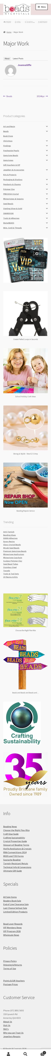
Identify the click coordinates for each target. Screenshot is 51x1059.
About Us (7, 1021)
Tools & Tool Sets (11, 573)
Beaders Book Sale (12, 900)
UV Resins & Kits (10, 577)
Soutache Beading (12, 859)
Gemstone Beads (10, 155)
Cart (39, 1052)
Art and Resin (9, 126)
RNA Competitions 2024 (14, 852)
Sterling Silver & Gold (12, 208)
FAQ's (6, 1029)
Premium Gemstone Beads (14, 551)
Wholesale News (11, 935)
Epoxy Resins (9, 541)
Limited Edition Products (15, 911)
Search (25, 1054)
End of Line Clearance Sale (16, 904)
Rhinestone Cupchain (12, 557)
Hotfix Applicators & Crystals (17, 848)
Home (9, 32)
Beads (9, 96)
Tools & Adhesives (11, 218)
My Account (8, 1054)
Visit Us (6, 1025)
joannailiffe (24, 65)
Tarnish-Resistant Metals (15, 863)
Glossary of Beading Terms (16, 844)
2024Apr (41, 96)
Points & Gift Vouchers (14, 980)
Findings (7, 145)
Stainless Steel (10, 567)
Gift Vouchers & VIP (11, 165)
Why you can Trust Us (13, 1032)
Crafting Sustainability (14, 837)
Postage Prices (10, 984)
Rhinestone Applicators (13, 554)
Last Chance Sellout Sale (15, 908)
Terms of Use (9, 968)
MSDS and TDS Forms (13, 856)
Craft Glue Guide (11, 833)
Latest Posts (18, 59)
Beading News (10, 826)
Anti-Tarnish (8, 531)
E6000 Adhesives (10, 538)
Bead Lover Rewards (13, 923)
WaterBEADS (8, 223)
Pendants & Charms (12, 184)
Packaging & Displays (12, 179)
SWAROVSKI (8, 213)
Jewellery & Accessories (13, 170)
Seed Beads (8, 203)
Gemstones (8, 160)
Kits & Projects (9, 174)
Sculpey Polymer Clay (12, 561)
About (7, 59)
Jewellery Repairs (11, 1036)
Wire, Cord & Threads (12, 228)
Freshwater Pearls (11, 150)
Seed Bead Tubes (10, 564)
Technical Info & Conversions (17, 867)
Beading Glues (9, 535)
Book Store (8, 136)
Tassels (6, 570)
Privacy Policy (10, 961)
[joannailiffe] (10, 70)
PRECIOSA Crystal (11, 194)
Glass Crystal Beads (12, 544)
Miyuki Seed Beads (11, 548)
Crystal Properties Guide (15, 841)
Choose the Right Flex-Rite (16, 830)
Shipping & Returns (12, 964)
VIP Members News (12, 927)
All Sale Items (10, 897)
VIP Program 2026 (12, 931)
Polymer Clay (9, 189)
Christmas (7, 141)
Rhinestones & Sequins (13, 199)
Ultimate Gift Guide (12, 870)
